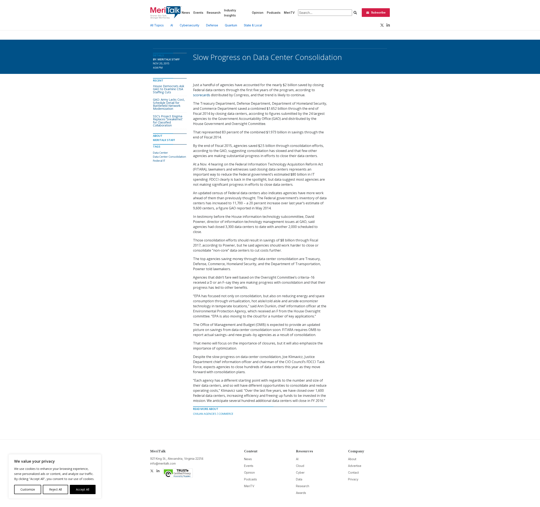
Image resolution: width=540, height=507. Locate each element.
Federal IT (159, 161)
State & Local (253, 25)
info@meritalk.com (163, 463)
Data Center (160, 153)
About (352, 459)
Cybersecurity (189, 25)
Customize (27, 489)
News (186, 12)
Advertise (354, 466)
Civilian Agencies (204, 414)
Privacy (353, 479)
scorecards (202, 95)
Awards (301, 493)
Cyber (300, 472)
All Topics (157, 25)
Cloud (300, 466)
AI (171, 25)
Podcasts (274, 12)
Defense (212, 25)
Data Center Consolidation (169, 157)
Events (198, 12)
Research (214, 12)
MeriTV (289, 12)
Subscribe (378, 12)
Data (299, 479)
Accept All (82, 489)
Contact (353, 472)
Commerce (226, 414)
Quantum (231, 25)
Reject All (55, 489)
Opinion (257, 12)
